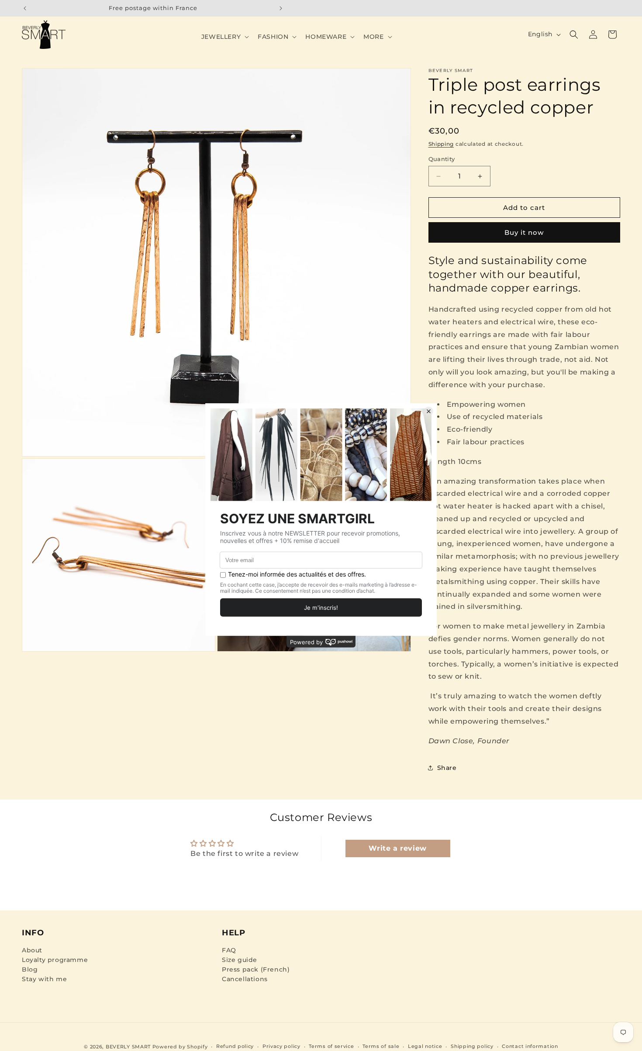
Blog (30, 969)
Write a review (397, 848)
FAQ (229, 950)
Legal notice (425, 1046)
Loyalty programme (55, 960)
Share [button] (447, 768)
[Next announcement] (280, 8)
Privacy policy (281, 1046)
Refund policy (235, 1046)
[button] (224, 36)
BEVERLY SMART (128, 1047)
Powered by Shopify (180, 1047)
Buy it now (524, 232)
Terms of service (331, 1046)
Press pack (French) (256, 969)
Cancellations (245, 979)
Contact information (530, 1046)
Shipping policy (472, 1046)
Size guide (239, 960)
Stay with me (44, 979)
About (32, 950)
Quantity (441, 158)
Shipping (441, 144)
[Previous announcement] (25, 8)
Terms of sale (380, 1046)
